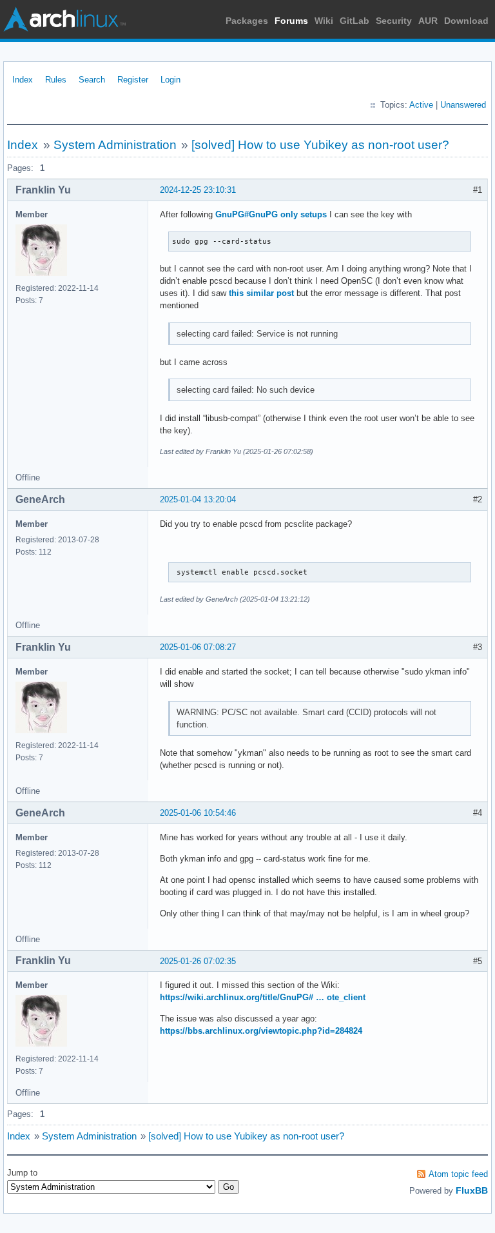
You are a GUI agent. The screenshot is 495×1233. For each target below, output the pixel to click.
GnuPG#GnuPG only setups (271, 214)
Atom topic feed (458, 1174)
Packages (247, 20)
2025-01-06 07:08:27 (198, 647)
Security (394, 20)
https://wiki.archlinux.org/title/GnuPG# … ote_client (262, 997)
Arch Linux (64, 19)
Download (466, 20)
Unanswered (463, 105)
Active (421, 105)
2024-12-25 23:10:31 (198, 190)
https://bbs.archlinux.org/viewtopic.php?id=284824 (261, 1031)
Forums (291, 20)
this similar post (261, 293)
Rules (55, 79)
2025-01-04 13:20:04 (198, 499)
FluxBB (472, 1190)
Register (132, 79)
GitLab (354, 20)
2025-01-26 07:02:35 (198, 961)
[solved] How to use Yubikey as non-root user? (320, 145)
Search (92, 79)
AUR (428, 20)
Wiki (324, 20)
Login (170, 79)
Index (22, 79)
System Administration (115, 145)
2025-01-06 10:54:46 (198, 813)
